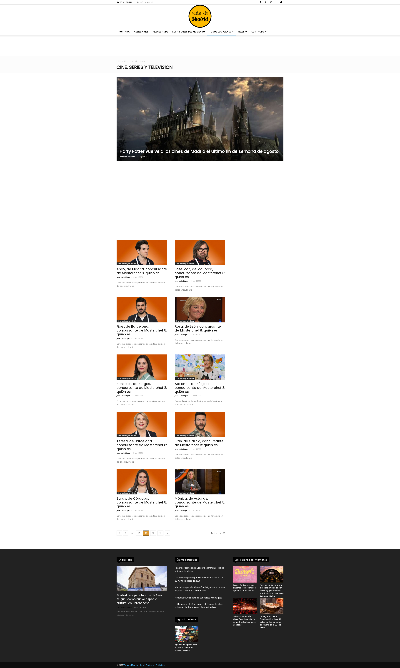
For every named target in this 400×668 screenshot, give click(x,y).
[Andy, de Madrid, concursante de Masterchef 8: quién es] (142, 252)
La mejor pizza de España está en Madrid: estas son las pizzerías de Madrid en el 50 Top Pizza (270, 622)
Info (142, 665)
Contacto (257, 31)
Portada (124, 31)
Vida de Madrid (130, 665)
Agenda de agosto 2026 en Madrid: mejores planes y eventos (186, 647)
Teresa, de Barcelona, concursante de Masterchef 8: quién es (142, 445)
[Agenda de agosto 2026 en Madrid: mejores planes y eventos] (186, 634)
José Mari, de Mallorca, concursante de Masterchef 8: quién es (200, 273)
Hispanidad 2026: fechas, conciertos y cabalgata (198, 597)
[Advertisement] (171, 204)
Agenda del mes (186, 619)
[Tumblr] (276, 2)
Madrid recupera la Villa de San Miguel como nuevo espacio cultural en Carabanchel (139, 599)
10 (139, 533)
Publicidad (160, 665)
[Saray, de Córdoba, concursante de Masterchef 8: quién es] (142, 481)
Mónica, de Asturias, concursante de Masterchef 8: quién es (200, 502)
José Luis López (123, 277)
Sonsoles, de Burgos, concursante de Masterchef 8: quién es (142, 387)
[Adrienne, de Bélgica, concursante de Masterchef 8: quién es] (200, 367)
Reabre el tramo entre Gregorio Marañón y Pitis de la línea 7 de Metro (199, 569)
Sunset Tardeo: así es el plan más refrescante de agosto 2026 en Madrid (244, 588)
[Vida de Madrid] (200, 16)
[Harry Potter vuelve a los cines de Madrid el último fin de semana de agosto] (200, 119)
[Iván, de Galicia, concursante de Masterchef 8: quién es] (200, 424)
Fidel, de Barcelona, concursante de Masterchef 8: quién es (142, 330)
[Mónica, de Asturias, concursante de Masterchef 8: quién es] (200, 481)
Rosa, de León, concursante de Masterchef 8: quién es (198, 328)
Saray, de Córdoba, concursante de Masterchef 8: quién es (142, 502)
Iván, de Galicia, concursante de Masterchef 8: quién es (199, 443)
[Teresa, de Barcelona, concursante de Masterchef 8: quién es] (142, 424)
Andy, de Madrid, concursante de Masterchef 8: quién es (142, 271)
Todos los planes (220, 31)
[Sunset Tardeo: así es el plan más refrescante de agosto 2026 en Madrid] (245, 574)
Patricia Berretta (124, 607)
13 (160, 533)
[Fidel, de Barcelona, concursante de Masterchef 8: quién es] (142, 309)
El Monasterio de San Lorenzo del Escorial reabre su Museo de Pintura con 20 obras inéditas (199, 606)
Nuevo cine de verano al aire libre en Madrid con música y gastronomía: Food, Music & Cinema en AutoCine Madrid (271, 590)
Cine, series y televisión (127, 264)
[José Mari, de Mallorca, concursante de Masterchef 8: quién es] (200, 252)
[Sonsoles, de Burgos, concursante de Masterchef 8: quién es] (142, 367)
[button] (261, 2)
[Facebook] (265, 2)
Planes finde (160, 31)
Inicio (119, 61)
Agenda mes (141, 31)
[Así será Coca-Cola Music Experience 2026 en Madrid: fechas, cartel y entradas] (245, 606)
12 (153, 533)
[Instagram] (270, 2)
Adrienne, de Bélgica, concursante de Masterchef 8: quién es (200, 387)
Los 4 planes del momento (188, 31)
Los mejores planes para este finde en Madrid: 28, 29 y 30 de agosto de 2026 (199, 579)
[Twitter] (281, 2)
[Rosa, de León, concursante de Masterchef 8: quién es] (200, 309)
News (241, 31)
